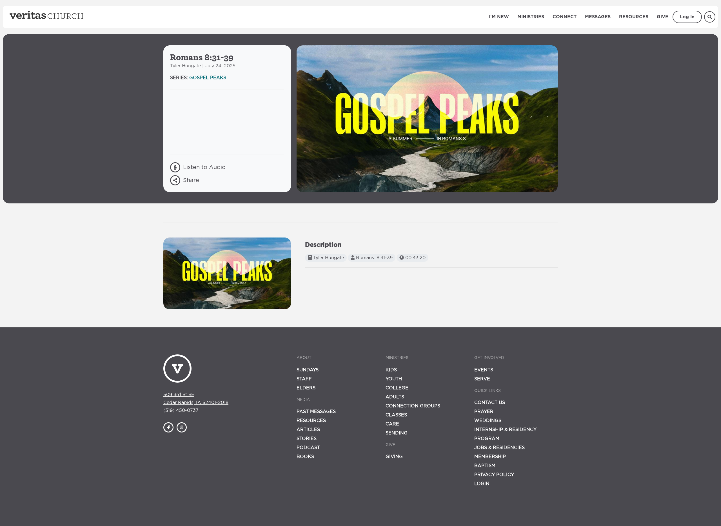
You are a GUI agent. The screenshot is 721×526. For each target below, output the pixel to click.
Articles (308, 429)
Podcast (308, 447)
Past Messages (316, 411)
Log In (687, 17)
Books (305, 456)
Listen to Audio (204, 167)
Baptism (484, 465)
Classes (396, 415)
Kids (391, 370)
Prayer (483, 411)
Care (392, 424)
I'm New (499, 17)
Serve (482, 379)
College (397, 388)
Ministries (530, 17)
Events (483, 370)
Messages (598, 17)
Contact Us (489, 402)
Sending (397, 433)
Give (662, 17)
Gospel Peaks (207, 78)
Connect (565, 17)
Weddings (487, 420)
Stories (307, 438)
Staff (304, 379)
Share (191, 180)
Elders (306, 388)
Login (481, 483)
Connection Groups (413, 406)
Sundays (308, 370)
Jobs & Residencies (499, 447)
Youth (394, 379)
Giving (394, 456)
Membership (490, 456)
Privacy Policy (494, 474)
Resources (633, 17)
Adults (395, 397)
